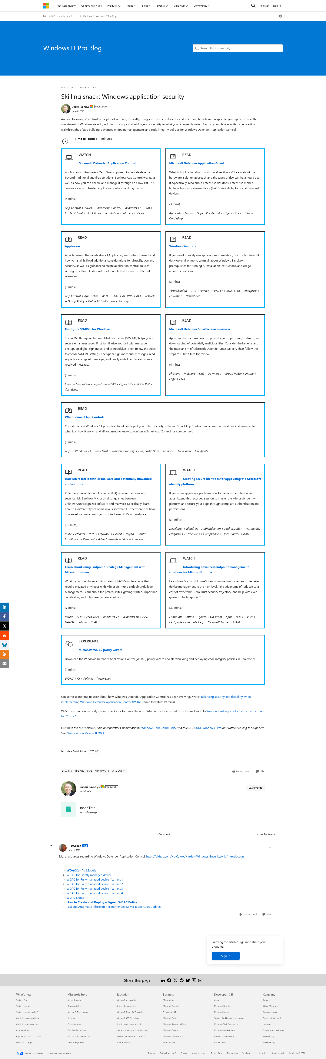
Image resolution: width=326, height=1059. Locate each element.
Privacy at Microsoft (272, 1018)
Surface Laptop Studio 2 (27, 1012)
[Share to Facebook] (169, 980)
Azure (216, 1000)
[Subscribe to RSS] (194, 980)
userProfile (255, 788)
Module (81, 870)
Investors (267, 1024)
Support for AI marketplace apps (229, 1018)
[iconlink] (68, 809)
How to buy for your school (128, 1024)
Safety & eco (248, 1053)
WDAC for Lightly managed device (89, 875)
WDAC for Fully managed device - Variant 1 (95, 879)
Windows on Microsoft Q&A (85, 733)
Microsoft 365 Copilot (173, 1036)
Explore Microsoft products (28, 1036)
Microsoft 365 (169, 1018)
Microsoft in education (126, 1000)
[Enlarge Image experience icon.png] (69, 644)
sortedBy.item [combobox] (265, 834)
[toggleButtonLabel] (280, 16)
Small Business (170, 1042)
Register (264, 5)
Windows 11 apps (24, 1042)
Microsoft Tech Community (226, 1024)
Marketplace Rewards (224, 1036)
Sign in (225, 956)
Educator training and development (132, 1030)
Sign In (277, 5)
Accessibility (268, 1036)
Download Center (76, 1006)
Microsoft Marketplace (224, 1030)
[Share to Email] (200, 980)
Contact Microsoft (168, 1053)
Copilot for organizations (27, 1018)
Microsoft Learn (221, 1012)
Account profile (74, 1000)
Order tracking (74, 1024)
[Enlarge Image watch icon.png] (69, 157)
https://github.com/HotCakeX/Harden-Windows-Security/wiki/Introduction (195, 856)
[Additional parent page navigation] (76, 16)
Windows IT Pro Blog (106, 16)
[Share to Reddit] (182, 980)
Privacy (184, 1053)
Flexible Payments (76, 1042)
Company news (270, 1012)
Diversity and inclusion (273, 1030)
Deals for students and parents (130, 1036)
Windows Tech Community (159, 728)
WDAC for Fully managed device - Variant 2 (95, 884)
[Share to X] (175, 980)
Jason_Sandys (80, 106)
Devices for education (126, 1006)
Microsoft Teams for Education (130, 1012)
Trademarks (232, 1053)
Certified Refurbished (77, 1030)
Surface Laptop (23, 1006)
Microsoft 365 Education (127, 1018)
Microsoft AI (168, 1000)
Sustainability (269, 1042)
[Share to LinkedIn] (163, 980)
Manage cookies (199, 1053)
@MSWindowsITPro (208, 728)
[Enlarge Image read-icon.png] (68, 239)
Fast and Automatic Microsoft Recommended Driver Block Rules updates (114, 906)
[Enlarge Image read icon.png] (173, 157)
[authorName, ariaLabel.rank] (66, 108)
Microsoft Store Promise (79, 1036)
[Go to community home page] (46, 5)
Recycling (262, 1053)
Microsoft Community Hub (56, 16)
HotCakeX (74, 846)
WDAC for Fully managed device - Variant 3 (95, 888)
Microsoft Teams (170, 1030)
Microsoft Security (171, 1006)
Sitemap (151, 1053)
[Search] (253, 5)
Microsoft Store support (78, 1012)
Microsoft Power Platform (174, 1024)
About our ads (278, 1053)
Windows (87, 16)
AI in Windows (22, 1030)
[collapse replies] (51, 845)
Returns (71, 1018)
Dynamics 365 (169, 1012)
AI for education (123, 1042)
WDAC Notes (75, 897)
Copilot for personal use (27, 1024)
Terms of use (216, 1053)
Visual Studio (220, 1042)
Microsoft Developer (223, 1006)
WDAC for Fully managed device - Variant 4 (95, 893)
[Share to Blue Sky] (188, 980)
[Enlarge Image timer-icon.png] (65, 141)
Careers (266, 1000)
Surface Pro (21, 1000)
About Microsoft (270, 1006)
